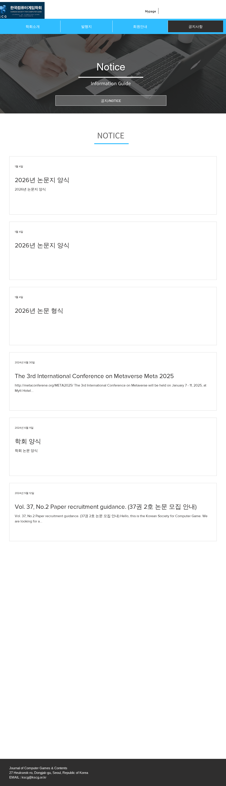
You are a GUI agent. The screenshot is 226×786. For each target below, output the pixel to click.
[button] (32, 26)
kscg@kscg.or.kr (34, 777)
